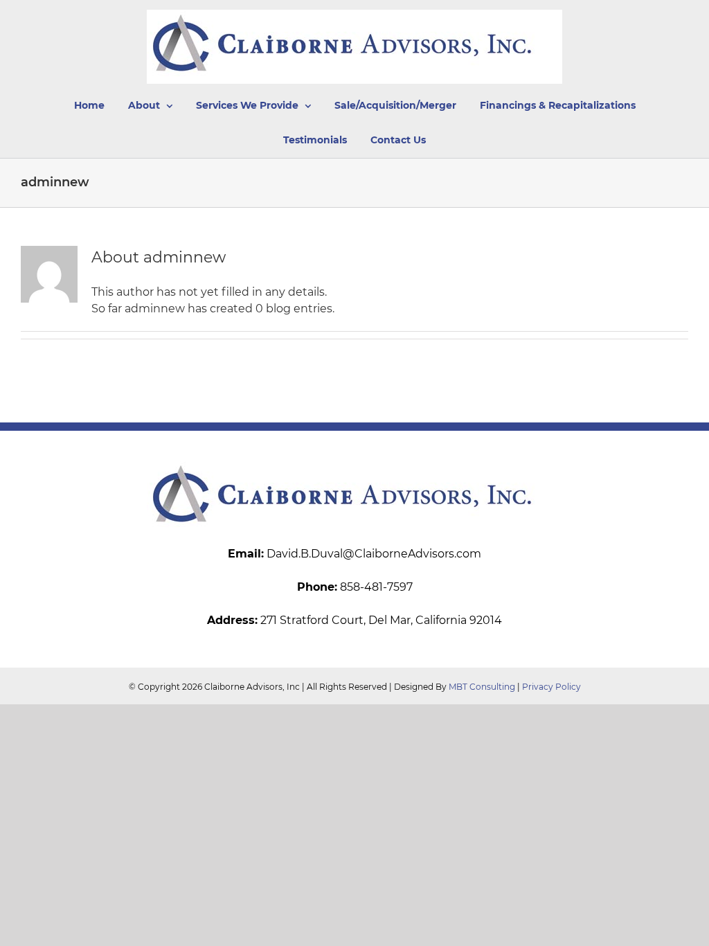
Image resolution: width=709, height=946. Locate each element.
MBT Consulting (482, 686)
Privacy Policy (551, 686)
